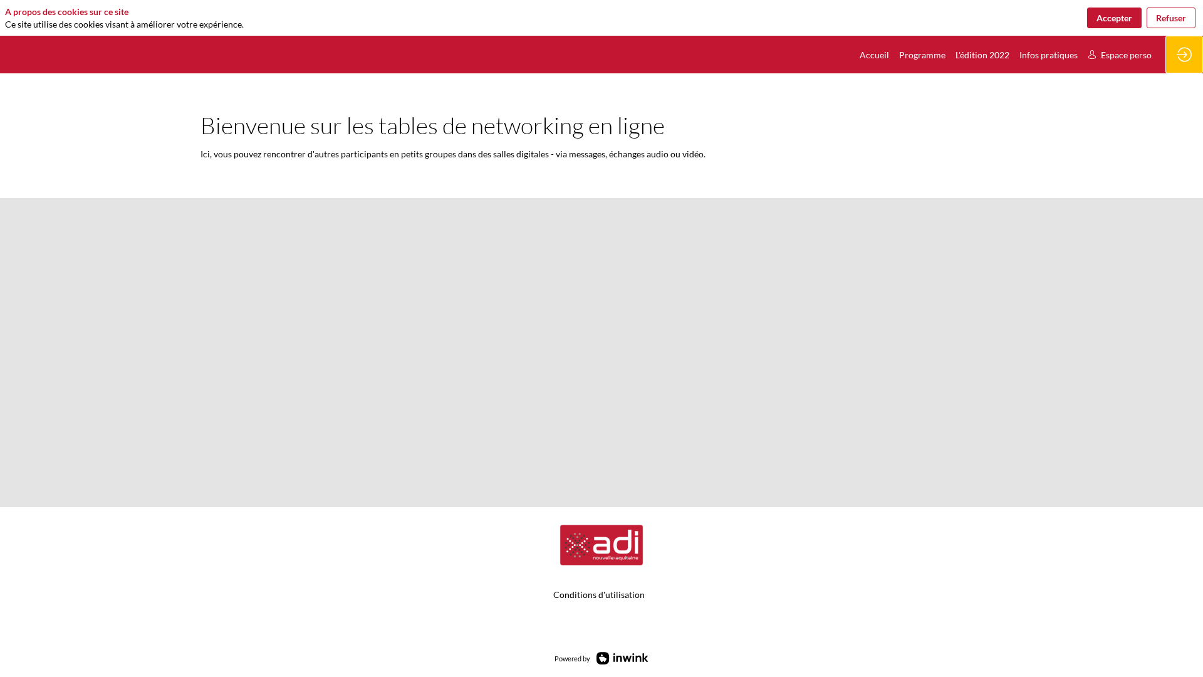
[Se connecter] (1184, 54)
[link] (874, 54)
